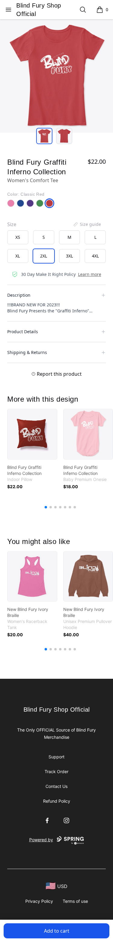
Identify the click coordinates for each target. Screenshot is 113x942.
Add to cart (56, 931)
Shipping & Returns (27, 352)
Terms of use (75, 901)
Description (18, 295)
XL (17, 256)
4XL (95, 256)
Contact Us (56, 786)
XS (17, 237)
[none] (87, 224)
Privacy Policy (39, 901)
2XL (43, 256)
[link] (32, 434)
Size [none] (11, 224)
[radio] (17, 237)
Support (56, 756)
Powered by (41, 839)
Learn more (89, 274)
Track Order (56, 771)
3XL (69, 256)
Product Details (22, 331)
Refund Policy (56, 801)
